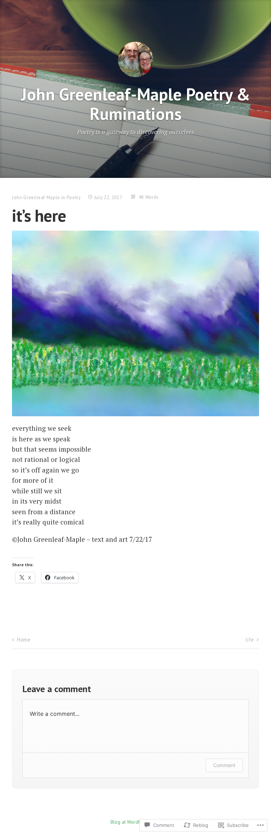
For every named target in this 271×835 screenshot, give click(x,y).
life (249, 639)
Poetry (74, 198)
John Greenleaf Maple (36, 198)
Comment (224, 765)
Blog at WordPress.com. (135, 822)
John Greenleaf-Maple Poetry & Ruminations (135, 103)
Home (23, 639)
